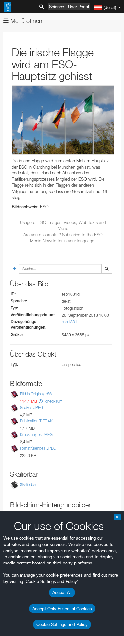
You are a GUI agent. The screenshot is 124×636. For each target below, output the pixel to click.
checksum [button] (53, 401)
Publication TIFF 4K (36, 420)
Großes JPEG (31, 407)
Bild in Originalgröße (36, 393)
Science (56, 6)
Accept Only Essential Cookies (62, 608)
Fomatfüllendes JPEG (38, 448)
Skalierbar (28, 484)
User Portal (78, 6)
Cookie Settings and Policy (62, 624)
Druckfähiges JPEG (36, 434)
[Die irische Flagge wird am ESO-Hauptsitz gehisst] (63, 120)
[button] (41, 401)
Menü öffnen (25, 20)
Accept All (62, 592)
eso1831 (69, 321)
